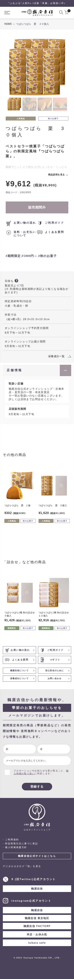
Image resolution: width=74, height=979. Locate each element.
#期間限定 (13, 255)
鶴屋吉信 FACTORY (37, 926)
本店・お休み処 (37, 934)
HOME (8, 24)
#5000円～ (29, 255)
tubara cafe (37, 942)
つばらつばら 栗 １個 (17, 505)
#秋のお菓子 (47, 255)
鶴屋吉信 (37, 888)
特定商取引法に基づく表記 (21, 843)
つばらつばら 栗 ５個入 (53, 505)
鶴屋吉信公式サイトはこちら (37, 856)
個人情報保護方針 (16, 847)
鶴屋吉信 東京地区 (37, 918)
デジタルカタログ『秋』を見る (22, 866)
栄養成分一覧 (56, 356)
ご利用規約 (12, 839)
